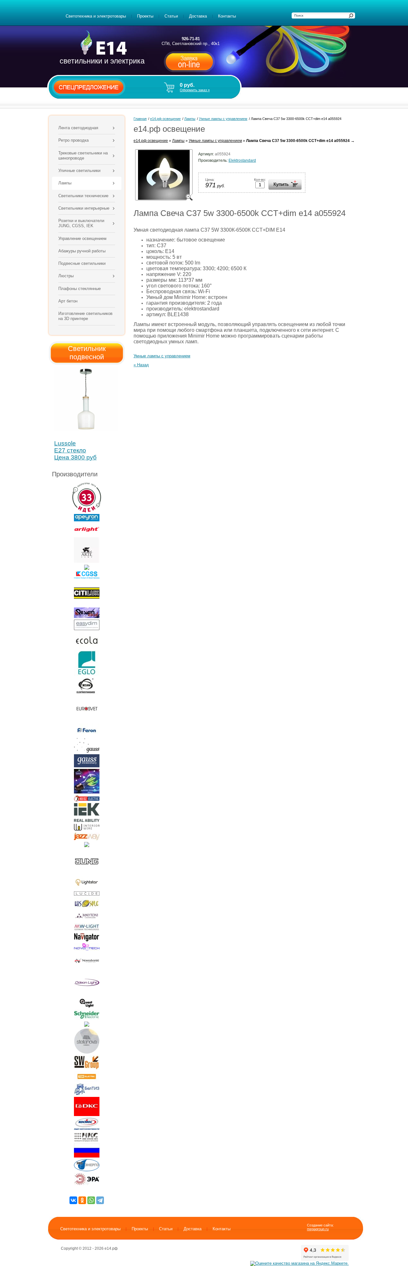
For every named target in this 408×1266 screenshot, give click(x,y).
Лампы (178, 140)
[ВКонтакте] (73, 1200)
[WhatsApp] (91, 1200)
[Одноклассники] (82, 1200)
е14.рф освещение (151, 140)
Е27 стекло (70, 450)
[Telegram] (100, 1200)
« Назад (141, 364)
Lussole (65, 443)
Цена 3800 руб (75, 457)
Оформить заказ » (195, 90)
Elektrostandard (242, 160)
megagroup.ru (318, 1229)
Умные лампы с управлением (215, 140)
